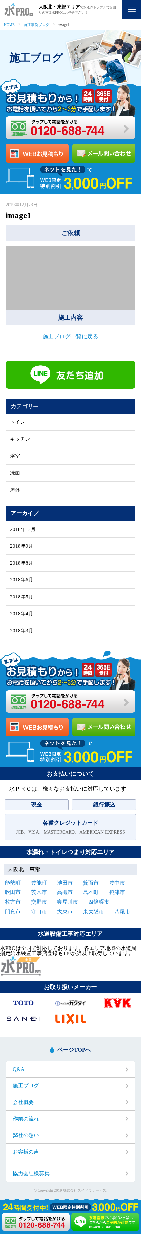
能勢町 (13, 883)
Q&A (19, 1069)
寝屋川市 (67, 902)
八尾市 (122, 911)
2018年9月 (21, 546)
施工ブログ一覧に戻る (70, 336)
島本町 (91, 892)
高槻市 (65, 892)
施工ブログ (26, 1085)
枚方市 (13, 902)
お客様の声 (26, 1152)
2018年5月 (21, 597)
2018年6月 (21, 579)
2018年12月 (23, 529)
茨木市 (39, 892)
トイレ (17, 422)
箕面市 (91, 883)
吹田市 (13, 892)
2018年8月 (21, 563)
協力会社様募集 (31, 1173)
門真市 (13, 911)
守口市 (39, 911)
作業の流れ (26, 1118)
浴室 (15, 456)
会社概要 (23, 1102)
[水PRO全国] (20, 974)
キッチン (20, 439)
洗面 (15, 473)
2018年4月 (21, 613)
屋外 (15, 490)
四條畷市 (98, 902)
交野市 (39, 902)
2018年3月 (21, 630)
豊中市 (117, 883)
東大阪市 (93, 911)
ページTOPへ (74, 1050)
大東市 (65, 911)
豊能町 (39, 883)
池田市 (65, 883)
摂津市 (117, 892)
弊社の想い (26, 1135)
